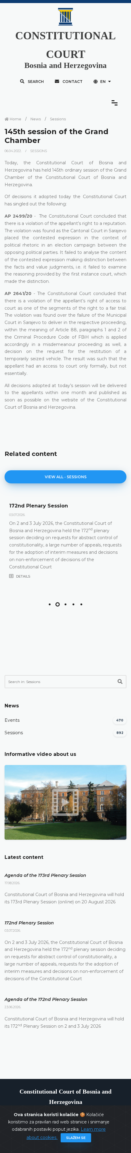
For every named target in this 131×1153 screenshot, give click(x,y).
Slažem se (76, 1138)
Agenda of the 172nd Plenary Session (46, 999)
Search (35, 81)
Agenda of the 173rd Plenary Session (45, 875)
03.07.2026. (17, 515)
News (35, 119)
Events (12, 720)
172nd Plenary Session (38, 506)
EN (103, 81)
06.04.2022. (14, 151)
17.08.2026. (12, 883)
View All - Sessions (66, 477)
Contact (72, 81)
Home (15, 119)
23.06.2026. (13, 1007)
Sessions (58, 119)
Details (22, 576)
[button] (50, 604)
